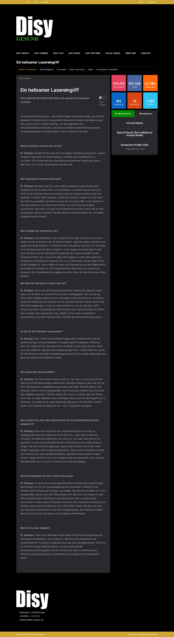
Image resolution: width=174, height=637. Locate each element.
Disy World (22, 53)
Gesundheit (61, 70)
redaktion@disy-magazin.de (31, 620)
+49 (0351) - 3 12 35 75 (29, 616)
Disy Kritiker (93, 53)
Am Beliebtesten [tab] (123, 113)
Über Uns (130, 53)
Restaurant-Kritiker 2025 (134, 144)
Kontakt (45, 2)
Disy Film (58, 53)
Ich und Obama (134, 123)
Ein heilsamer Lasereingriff (106, 70)
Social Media (112, 53)
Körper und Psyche (76, 70)
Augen (90, 70)
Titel (36, 2)
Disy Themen (41, 53)
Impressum (133, 634)
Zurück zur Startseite (27, 70)
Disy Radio (74, 53)
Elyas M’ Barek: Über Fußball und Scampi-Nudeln (134, 134)
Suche (140, 2)
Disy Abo (152, 2)
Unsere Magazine (46, 70)
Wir (29, 2)
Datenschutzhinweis (148, 634)
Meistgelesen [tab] (146, 113)
